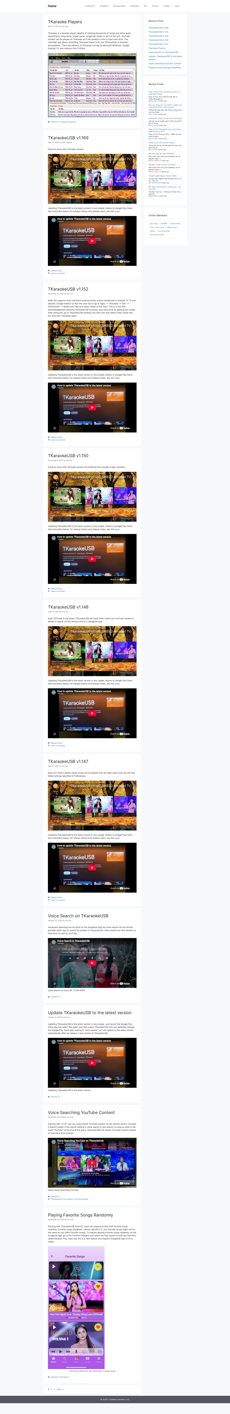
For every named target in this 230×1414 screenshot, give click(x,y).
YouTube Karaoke (81, 1199)
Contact (166, 6)
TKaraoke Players (65, 21)
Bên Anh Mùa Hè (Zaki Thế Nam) (161, 154)
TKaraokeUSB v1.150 (68, 455)
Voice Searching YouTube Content (81, 1112)
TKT (145, 6)
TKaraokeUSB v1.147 (68, 761)
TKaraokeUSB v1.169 (68, 137)
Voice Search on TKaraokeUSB (78, 915)
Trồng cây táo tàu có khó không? (162, 143)
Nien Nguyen (155, 160)
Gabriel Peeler (175, 223)
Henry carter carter (157, 227)
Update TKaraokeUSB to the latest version (90, 1012)
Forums (155, 6)
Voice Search (68, 1199)
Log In (177, 6)
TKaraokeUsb (56, 1199)
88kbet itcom (172, 227)
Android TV (90, 6)
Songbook (104, 6)
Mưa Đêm (154, 101)
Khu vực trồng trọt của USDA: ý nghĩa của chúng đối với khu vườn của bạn (165, 106)
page (117, 211)
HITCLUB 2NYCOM (157, 235)
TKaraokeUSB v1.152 (68, 289)
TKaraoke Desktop (68, 122)
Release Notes (119, 6)
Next (60, 1389)
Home (52, 6)
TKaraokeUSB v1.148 (68, 606)
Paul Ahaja (154, 223)
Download (134, 6)
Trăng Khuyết (155, 183)
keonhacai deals (164, 231)
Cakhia (152, 231)
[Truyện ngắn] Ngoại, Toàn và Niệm (163, 176)
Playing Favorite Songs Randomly (80, 1214)
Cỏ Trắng (154, 114)
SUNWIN (164, 223)
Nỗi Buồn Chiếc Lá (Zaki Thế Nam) (162, 165)
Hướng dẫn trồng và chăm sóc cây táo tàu (165, 118)
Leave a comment (58, 273)
